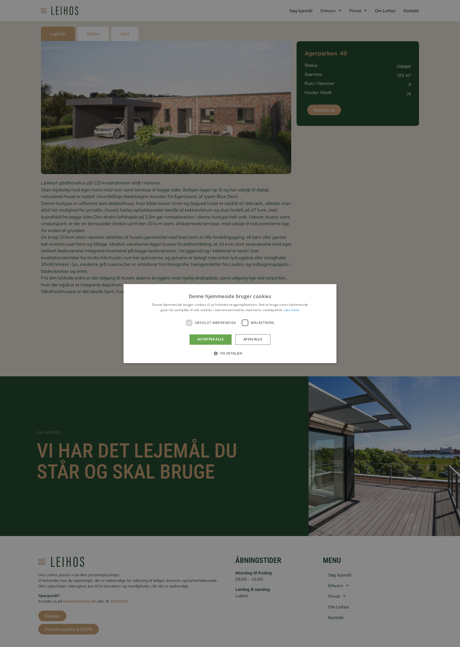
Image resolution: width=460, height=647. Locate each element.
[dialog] (230, 323)
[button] (230, 353)
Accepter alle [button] (211, 339)
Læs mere (291, 310)
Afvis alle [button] (253, 339)
